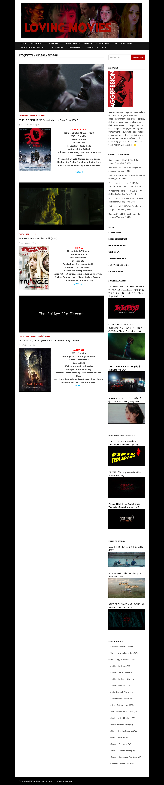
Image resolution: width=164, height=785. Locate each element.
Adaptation (23, 116)
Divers (104, 48)
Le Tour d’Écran (116, 271)
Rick (110, 167)
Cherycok (112, 160)
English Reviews (57, 48)
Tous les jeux (92, 48)
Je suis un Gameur (117, 258)
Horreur (33, 116)
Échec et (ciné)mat (117, 238)
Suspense (34, 234)
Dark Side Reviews (117, 245)
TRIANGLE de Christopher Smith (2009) (38, 238)
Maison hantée (36, 336)
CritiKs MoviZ (114, 232)
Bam (70, 781)
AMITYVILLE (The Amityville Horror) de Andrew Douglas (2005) (49, 340)
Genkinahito (114, 251)
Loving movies (39, 781)
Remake (47, 336)
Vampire (42, 116)
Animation (88, 44)
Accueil (24, 44)
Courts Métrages (103, 44)
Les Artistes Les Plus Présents (33, 48)
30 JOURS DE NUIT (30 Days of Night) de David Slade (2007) (48, 120)
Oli (109, 213)
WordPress (61, 781)
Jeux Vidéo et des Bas (119, 264)
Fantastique (24, 234)
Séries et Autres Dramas (123, 44)
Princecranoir (114, 183)
